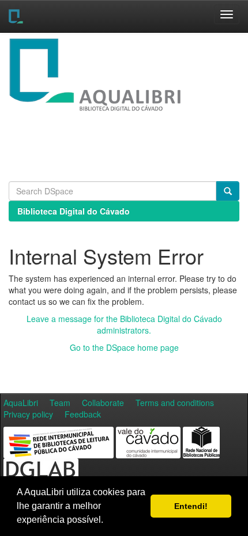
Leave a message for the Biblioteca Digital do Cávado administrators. (124, 324)
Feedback (83, 414)
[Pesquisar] (227, 191)
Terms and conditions (175, 402)
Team (60, 402)
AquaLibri (20, 402)
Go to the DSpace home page (124, 347)
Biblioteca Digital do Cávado (73, 211)
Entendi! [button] (191, 506)
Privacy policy (28, 414)
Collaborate (103, 402)
